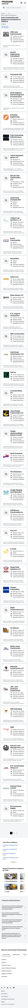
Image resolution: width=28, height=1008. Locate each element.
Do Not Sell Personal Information (7, 999)
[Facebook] (4, 988)
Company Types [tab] (6, 954)
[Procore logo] (7, 2)
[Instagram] (10, 988)
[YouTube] (13, 987)
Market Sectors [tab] (16, 954)
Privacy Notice (4, 993)
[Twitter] (7, 987)
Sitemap (3, 1001)
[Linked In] (1, 987)
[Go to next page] (17, 833)
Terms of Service (4, 996)
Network (5, 3)
